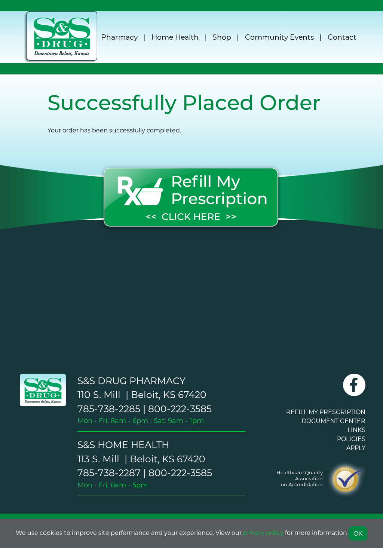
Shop (221, 37)
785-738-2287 (109, 472)
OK (357, 533)
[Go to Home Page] (60, 37)
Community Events (279, 37)
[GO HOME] (42, 390)
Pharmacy (119, 37)
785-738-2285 (108, 408)
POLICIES (351, 439)
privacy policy (263, 532)
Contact (342, 37)
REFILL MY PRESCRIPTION (325, 412)
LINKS (356, 430)
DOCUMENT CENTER (333, 421)
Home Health (175, 37)
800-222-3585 (180, 408)
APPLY (355, 447)
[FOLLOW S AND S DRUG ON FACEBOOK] (354, 390)
